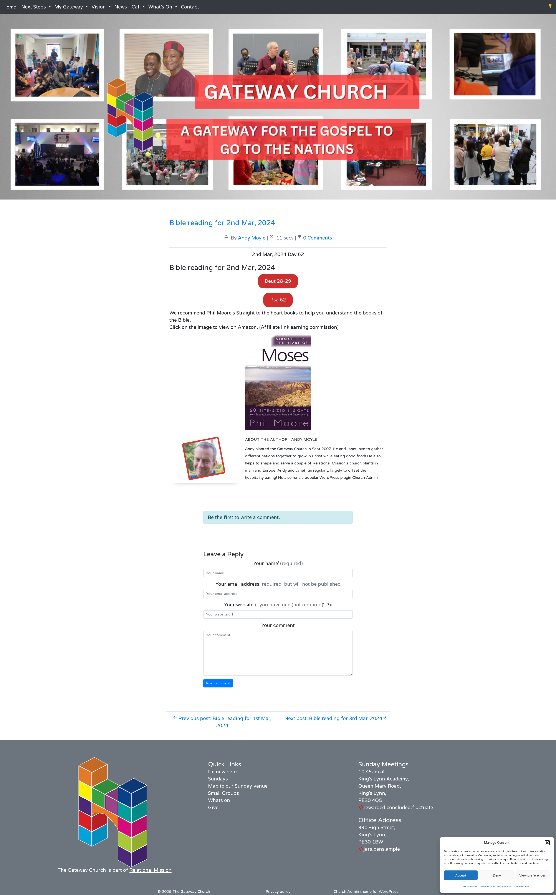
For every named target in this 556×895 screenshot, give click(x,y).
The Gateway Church (191, 891)
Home (9, 7)
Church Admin (346, 891)
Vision (98, 7)
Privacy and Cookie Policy (479, 886)
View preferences (532, 875)
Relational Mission (150, 870)
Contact (190, 7)
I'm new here (222, 772)
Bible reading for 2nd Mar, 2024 (222, 223)
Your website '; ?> (278, 605)
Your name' (278, 563)
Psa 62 (278, 300)
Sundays (218, 779)
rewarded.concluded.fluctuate (395, 807)
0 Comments (317, 238)
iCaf (135, 7)
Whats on (219, 800)
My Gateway (69, 7)
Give (213, 807)
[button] (547, 842)
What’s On (160, 7)
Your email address (278, 584)
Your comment (278, 625)
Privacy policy (278, 891)
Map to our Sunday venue (238, 786)
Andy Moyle (251, 238)
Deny (497, 875)
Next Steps (33, 7)
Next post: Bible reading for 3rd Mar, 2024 (333, 718)
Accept (460, 875)
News (120, 7)
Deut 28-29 (278, 281)
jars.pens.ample (379, 849)
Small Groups (223, 793)
